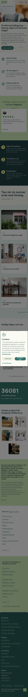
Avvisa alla (8, 358)
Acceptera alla (20, 358)
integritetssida (6, 354)
